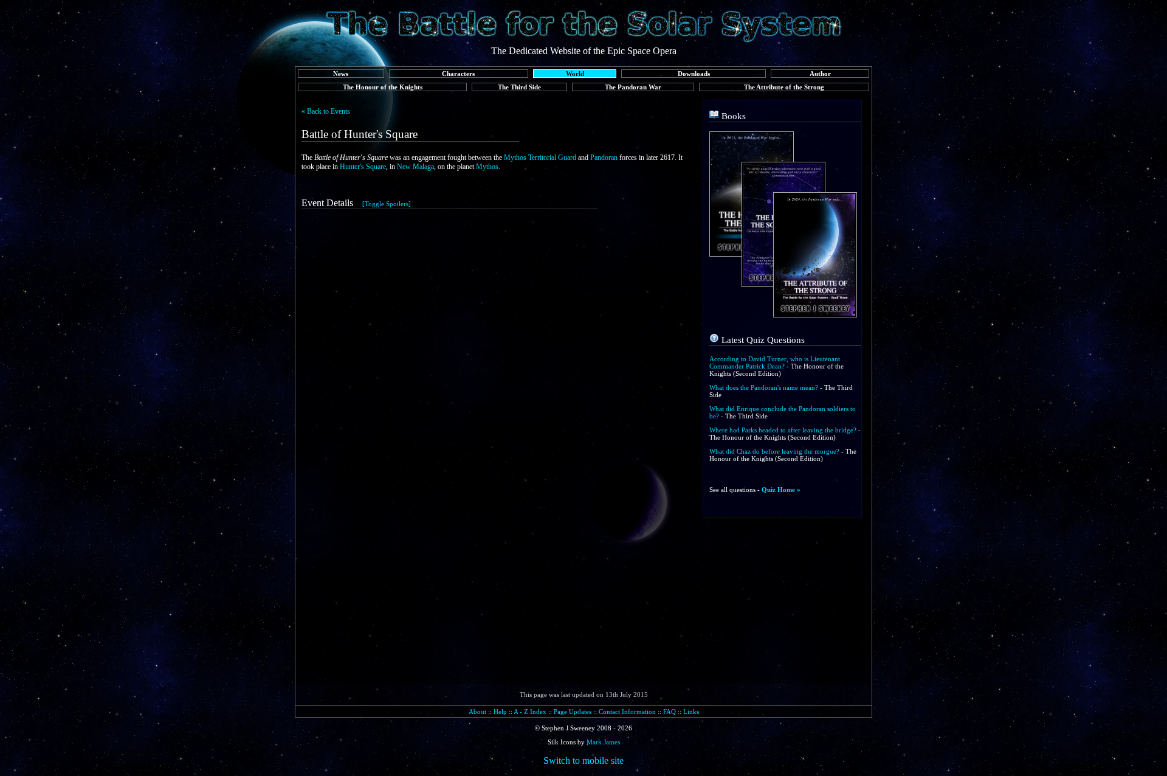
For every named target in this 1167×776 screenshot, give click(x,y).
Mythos (487, 166)
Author (820, 73)
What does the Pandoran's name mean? (763, 387)
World (575, 73)
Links (691, 711)
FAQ (669, 711)
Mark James (603, 742)
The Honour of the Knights (382, 87)
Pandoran (604, 157)
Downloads (694, 73)
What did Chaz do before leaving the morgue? (774, 451)
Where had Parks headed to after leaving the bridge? (782, 430)
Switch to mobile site (583, 760)
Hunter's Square (363, 166)
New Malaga (415, 166)
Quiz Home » (781, 489)
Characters (458, 73)
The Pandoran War (633, 87)
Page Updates (572, 711)
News (340, 73)
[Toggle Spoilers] (386, 203)
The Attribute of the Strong (784, 87)
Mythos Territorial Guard (540, 157)
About (477, 711)
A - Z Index (530, 711)
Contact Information (627, 711)
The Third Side (519, 87)
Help (500, 711)
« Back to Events (325, 111)
